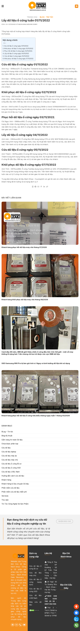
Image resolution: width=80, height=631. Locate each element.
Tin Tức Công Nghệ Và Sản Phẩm (15, 504)
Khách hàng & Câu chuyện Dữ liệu (15, 484)
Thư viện (5, 500)
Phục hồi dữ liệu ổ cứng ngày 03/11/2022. (18, 51)
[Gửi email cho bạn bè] (38, 187)
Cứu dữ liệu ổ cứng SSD (11, 468)
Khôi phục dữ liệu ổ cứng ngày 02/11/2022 (18, 48)
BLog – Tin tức (7, 432)
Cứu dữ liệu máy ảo (9, 456)
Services (5, 496)
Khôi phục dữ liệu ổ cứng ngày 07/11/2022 (18, 58)
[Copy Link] (47, 187)
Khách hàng (6, 480)
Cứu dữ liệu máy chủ (10, 460)
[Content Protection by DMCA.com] (34, 610)
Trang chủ (32, 17)
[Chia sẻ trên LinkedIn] (44, 187)
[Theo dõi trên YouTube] (24, 625)
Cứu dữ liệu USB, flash (11, 472)
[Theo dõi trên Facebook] (12, 625)
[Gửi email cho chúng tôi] (16, 625)
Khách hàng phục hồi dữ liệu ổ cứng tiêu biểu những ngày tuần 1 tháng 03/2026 (36, 416)
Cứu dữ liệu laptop (9, 452)
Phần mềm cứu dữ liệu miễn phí (14, 492)
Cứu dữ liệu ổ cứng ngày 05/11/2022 (16, 56)
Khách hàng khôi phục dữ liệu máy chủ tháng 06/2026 (25, 300)
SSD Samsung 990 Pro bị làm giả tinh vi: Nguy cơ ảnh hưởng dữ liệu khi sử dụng (36, 363)
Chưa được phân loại (10, 444)
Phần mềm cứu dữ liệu (10, 488)
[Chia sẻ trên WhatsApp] (33, 187)
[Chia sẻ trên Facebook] (35, 187)
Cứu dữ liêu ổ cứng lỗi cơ (11, 464)
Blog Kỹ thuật (7, 436)
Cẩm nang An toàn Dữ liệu (12, 440)
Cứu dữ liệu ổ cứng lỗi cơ (35, 567)
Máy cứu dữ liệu (35, 603)
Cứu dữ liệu (6, 448)
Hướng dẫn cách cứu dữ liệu (13, 476)
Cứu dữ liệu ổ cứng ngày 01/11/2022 (16, 46)
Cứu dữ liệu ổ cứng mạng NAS (35, 582)
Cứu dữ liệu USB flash (35, 596)
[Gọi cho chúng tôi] (20, 625)
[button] (3, 6)
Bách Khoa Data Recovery (28, 24)
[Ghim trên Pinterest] (41, 187)
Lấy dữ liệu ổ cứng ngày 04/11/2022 (16, 53)
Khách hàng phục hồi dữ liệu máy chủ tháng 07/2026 (24, 247)
